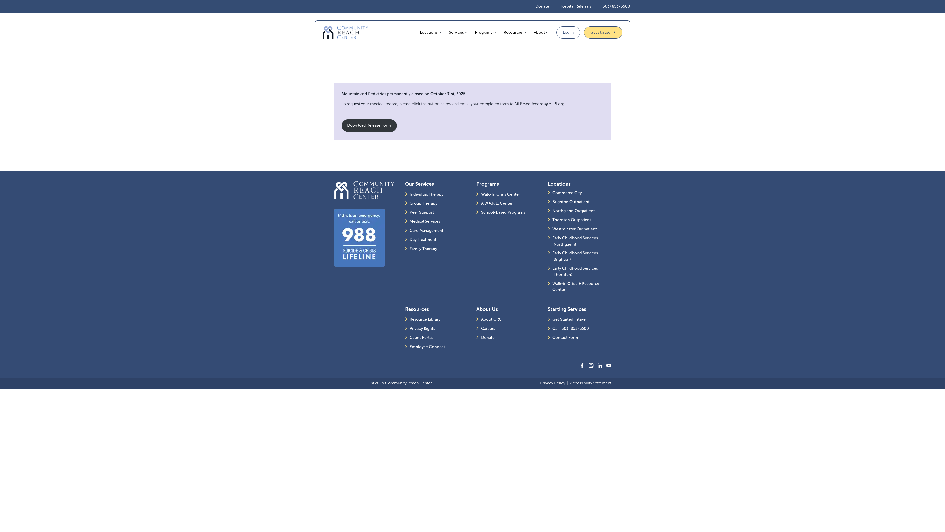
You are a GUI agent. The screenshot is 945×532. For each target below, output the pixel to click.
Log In (568, 32)
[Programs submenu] (494, 32)
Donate (542, 6)
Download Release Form (369, 125)
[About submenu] (547, 32)
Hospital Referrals (575, 6)
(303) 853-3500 (615, 6)
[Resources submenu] (525, 32)
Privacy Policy (552, 383)
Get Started (600, 32)
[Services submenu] (466, 32)
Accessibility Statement (590, 383)
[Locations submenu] (440, 32)
